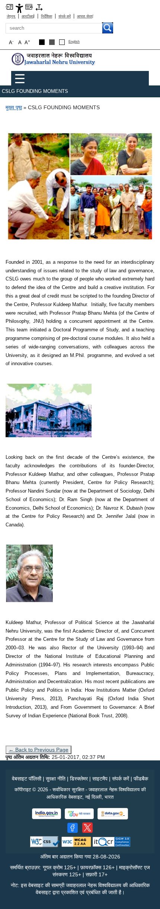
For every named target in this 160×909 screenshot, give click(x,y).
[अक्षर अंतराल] (39, 7)
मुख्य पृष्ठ (14, 107)
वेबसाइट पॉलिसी (26, 779)
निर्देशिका (46, 16)
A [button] (27, 42)
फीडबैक (141, 779)
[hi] (54, 59)
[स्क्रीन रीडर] (29, 6)
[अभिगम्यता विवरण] (19, 8)
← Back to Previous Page (38, 750)
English (74, 41)
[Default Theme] (62, 42)
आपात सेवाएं (85, 16)
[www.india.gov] (46, 813)
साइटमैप (100, 779)
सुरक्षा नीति (55, 779)
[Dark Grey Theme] (52, 42)
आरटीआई (28, 16)
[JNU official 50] (87, 827)
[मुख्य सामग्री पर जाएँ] (9, 6)
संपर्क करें (64, 16)
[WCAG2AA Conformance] (76, 841)
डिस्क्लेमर (79, 779)
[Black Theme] (42, 42)
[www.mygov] (79, 813)
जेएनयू (11, 16)
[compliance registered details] (111, 841)
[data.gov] (112, 813)
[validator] (45, 841)
